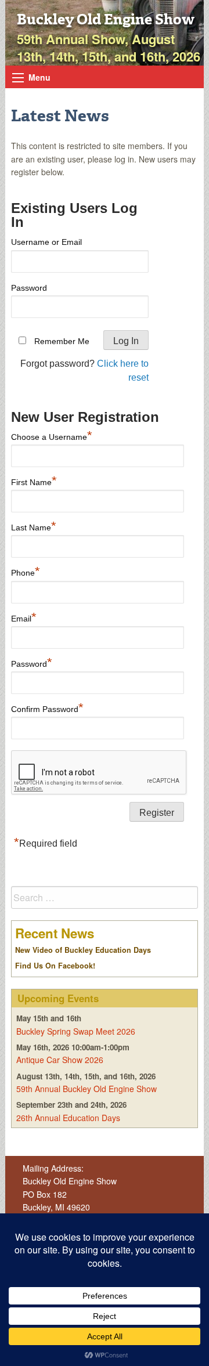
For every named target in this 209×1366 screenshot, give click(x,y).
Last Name (33, 526)
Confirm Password (47, 708)
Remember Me (61, 341)
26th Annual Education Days (68, 1117)
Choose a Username (51, 435)
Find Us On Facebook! (55, 965)
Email (24, 617)
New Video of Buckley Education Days (83, 950)
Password (29, 287)
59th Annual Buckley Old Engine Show (86, 1088)
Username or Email (46, 242)
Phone (25, 571)
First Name (34, 481)
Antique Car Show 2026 (59, 1059)
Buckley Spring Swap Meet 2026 (75, 1031)
